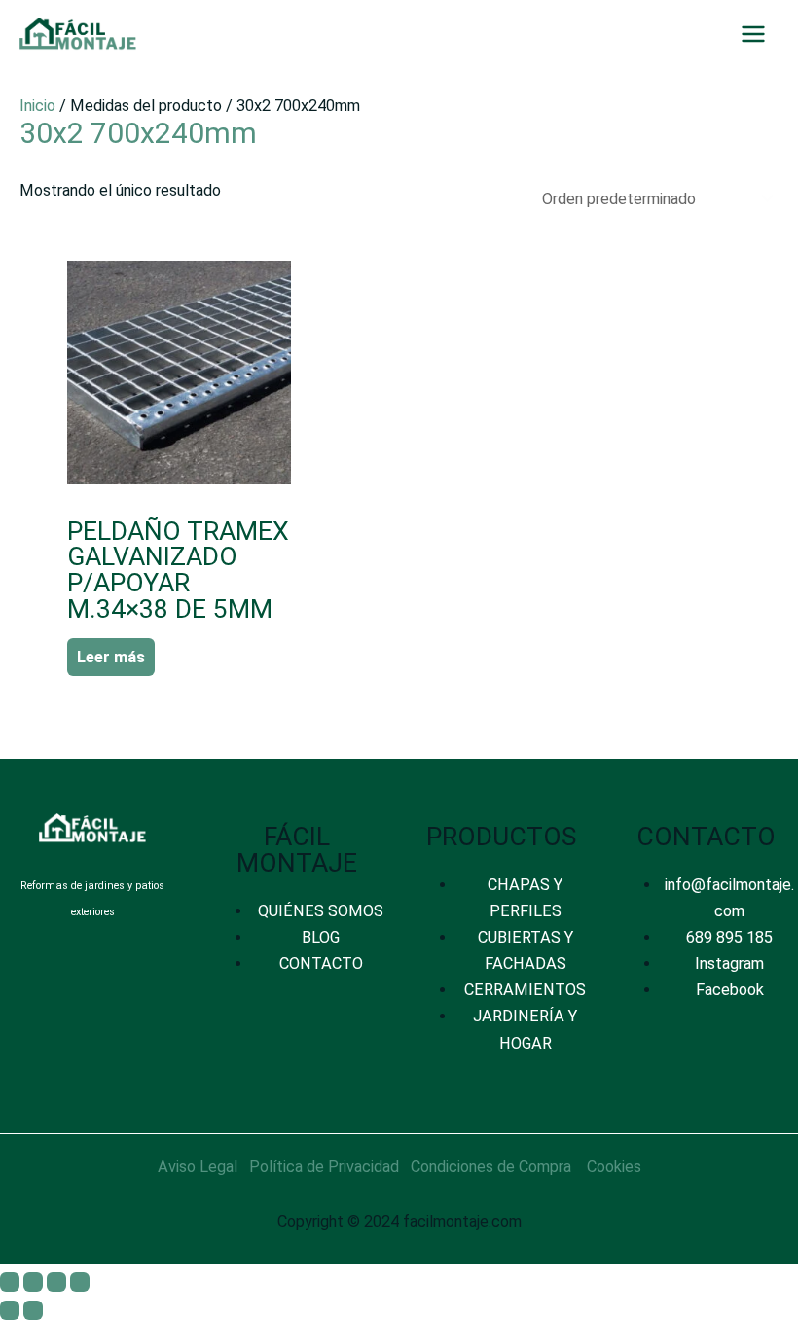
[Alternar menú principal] (753, 34)
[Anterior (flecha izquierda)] (9, 1310)
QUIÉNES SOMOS (320, 911)
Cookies (614, 1167)
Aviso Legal (197, 1167)
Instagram (729, 963)
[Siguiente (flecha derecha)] (33, 1310)
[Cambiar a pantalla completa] (33, 1282)
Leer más (111, 657)
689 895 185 (729, 937)
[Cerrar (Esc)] (80, 1282)
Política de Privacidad (324, 1167)
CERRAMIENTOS (525, 990)
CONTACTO (321, 963)
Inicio (37, 105)
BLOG (321, 937)
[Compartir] (56, 1282)
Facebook (730, 990)
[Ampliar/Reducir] (9, 1282)
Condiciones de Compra (491, 1167)
